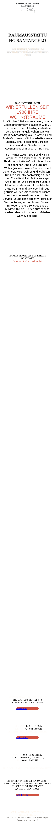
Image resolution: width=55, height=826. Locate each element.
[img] (27, 8)
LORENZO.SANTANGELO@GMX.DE (27, 731)
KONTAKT (23, 812)
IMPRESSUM (37, 812)
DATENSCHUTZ (28, 815)
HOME (13, 812)
